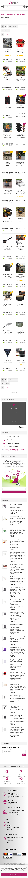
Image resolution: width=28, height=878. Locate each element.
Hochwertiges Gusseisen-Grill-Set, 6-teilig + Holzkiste (7, 304)
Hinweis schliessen (14, 874)
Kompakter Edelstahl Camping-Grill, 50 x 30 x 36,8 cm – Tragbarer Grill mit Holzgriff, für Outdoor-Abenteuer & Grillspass (20, 192)
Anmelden (14, 492)
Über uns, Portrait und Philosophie (17, 810)
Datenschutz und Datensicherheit (15, 837)
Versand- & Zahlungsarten (13, 827)
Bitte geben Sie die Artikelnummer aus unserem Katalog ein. (11, 748)
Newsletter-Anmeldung (14, 815)
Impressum (10, 840)
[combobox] (5, 30)
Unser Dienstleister (13, 812)
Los (24, 754)
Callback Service (11, 829)
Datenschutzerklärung (10, 871)
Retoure (9, 822)
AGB (8, 842)
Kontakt (9, 825)
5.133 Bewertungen (14, 423)
